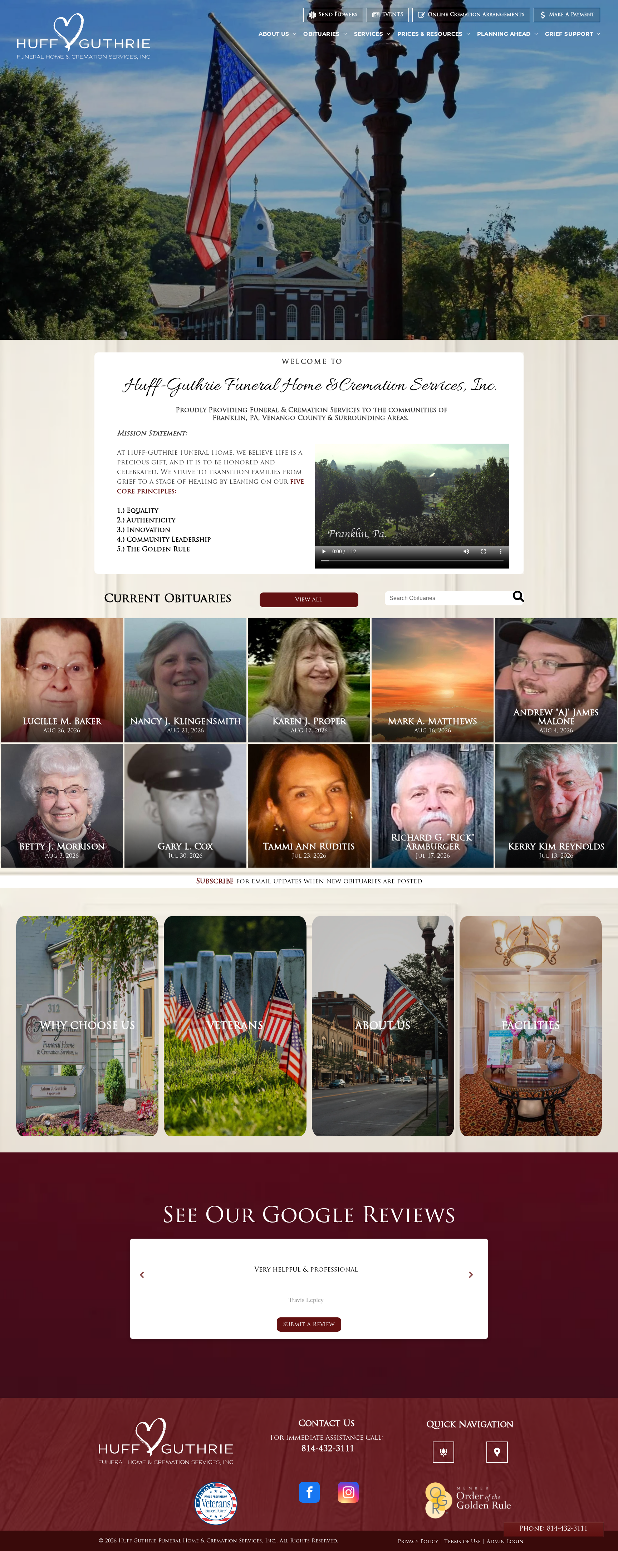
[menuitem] (277, 34)
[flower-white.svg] (443, 1457)
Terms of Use (462, 1542)
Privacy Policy (418, 1542)
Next (471, 1275)
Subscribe (215, 881)
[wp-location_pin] (497, 1457)
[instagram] (348, 1493)
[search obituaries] (516, 597)
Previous (141, 1275)
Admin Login (505, 1542)
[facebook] (309, 1493)
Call (374, 1438)
